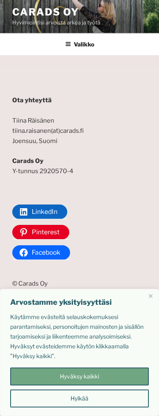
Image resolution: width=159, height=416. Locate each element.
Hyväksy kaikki (79, 376)
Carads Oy (45, 12)
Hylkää (79, 398)
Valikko (84, 44)
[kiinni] (150, 296)
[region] (79, 352)
